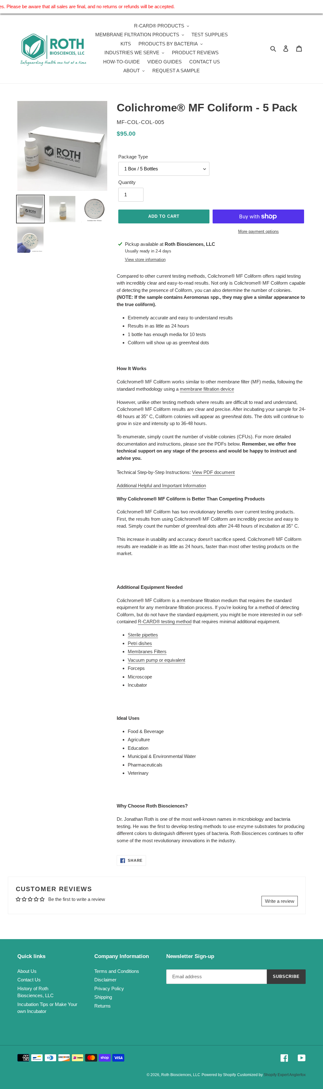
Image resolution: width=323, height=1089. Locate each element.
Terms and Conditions (116, 971)
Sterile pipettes (143, 634)
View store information (145, 259)
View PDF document (213, 472)
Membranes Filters (147, 651)
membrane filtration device (207, 389)
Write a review (279, 901)
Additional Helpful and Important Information (161, 485)
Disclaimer (105, 979)
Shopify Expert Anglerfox (285, 1075)
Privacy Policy (109, 988)
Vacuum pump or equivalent (156, 660)
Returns (102, 1006)
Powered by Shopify (219, 1075)
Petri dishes (140, 643)
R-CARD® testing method (164, 621)
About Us (27, 971)
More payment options (258, 231)
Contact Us (29, 979)
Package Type (133, 156)
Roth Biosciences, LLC (180, 1075)
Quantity (127, 182)
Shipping (103, 997)
